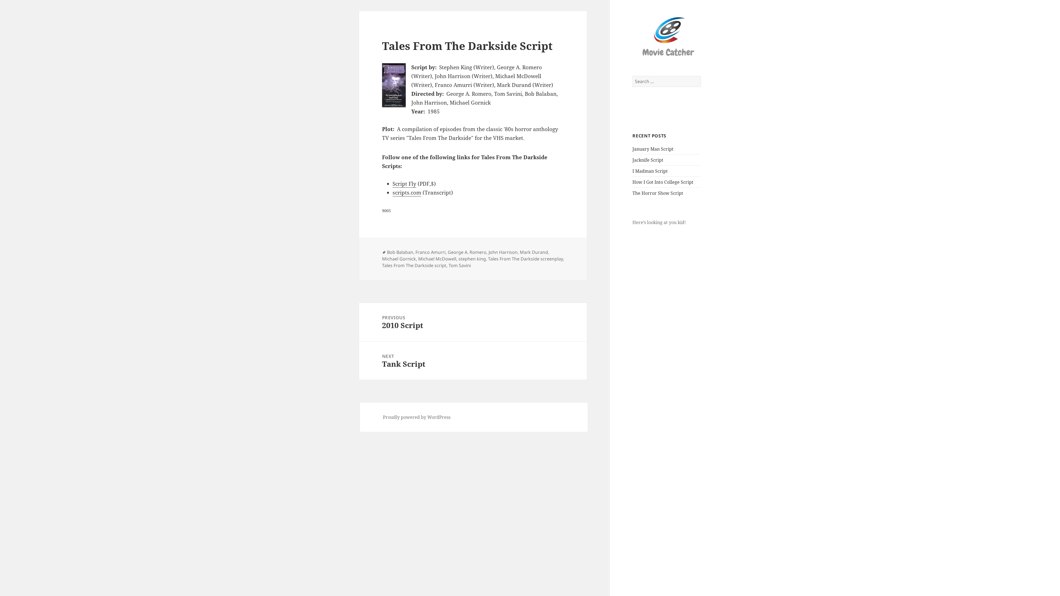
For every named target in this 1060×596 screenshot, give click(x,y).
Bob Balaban (400, 252)
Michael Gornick (399, 259)
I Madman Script (650, 171)
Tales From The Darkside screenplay (525, 259)
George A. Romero (467, 252)
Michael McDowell (437, 259)
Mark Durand (534, 252)
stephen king (472, 259)
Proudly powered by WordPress (417, 417)
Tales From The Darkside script (414, 265)
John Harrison (503, 252)
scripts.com (407, 192)
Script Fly (404, 183)
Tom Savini (460, 265)
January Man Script (653, 149)
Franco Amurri (430, 252)
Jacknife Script (647, 160)
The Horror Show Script (657, 193)
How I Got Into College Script (662, 182)
